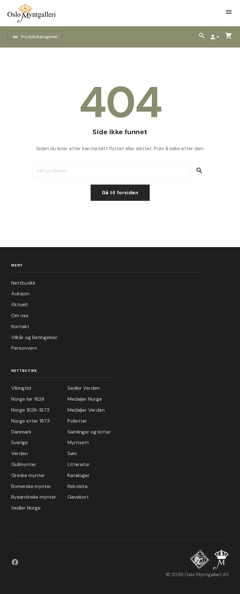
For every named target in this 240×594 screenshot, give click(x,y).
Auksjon (20, 293)
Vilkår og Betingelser (34, 337)
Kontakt (20, 326)
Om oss (19, 315)
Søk (199, 170)
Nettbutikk (23, 283)
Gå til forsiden (120, 193)
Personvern (24, 348)
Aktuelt (19, 304)
